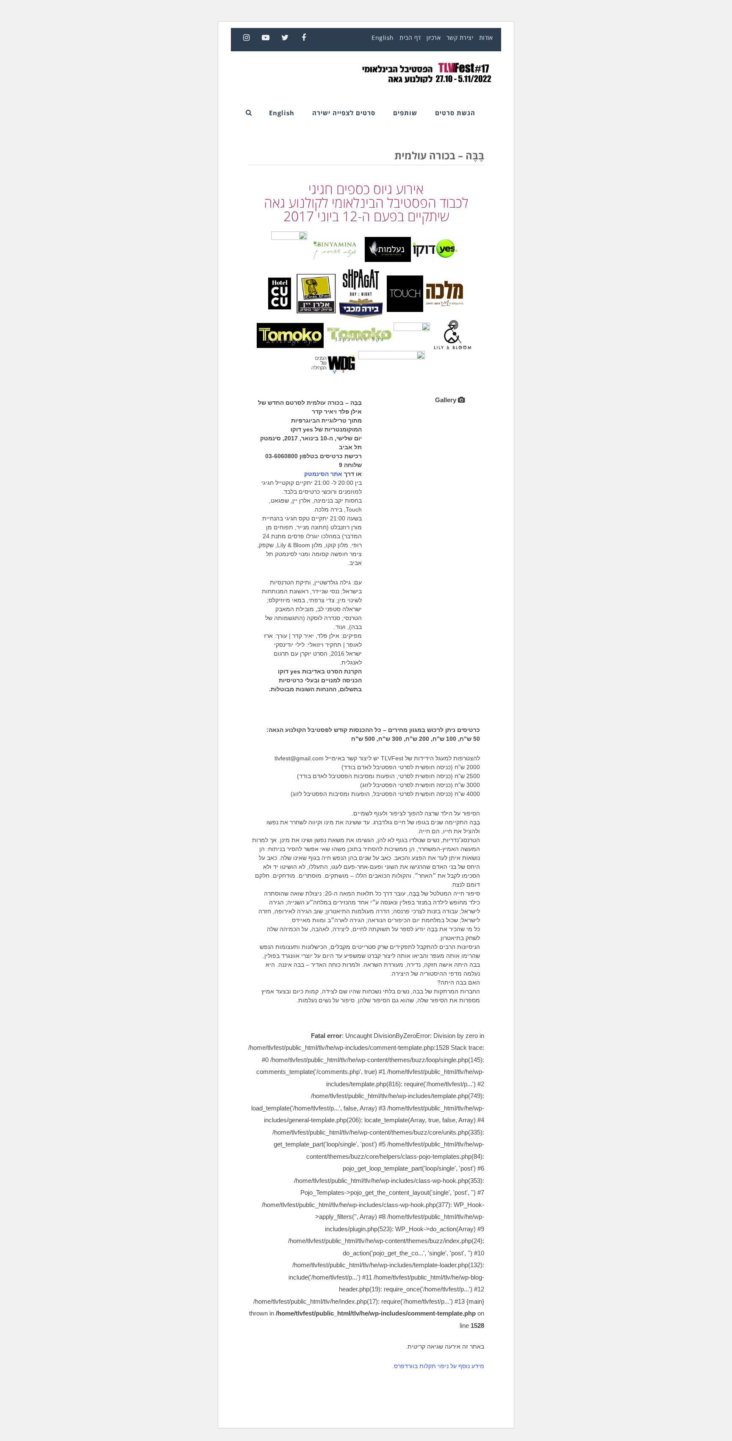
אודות (486, 37)
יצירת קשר (460, 37)
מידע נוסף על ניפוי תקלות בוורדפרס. (438, 1366)
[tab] (450, 400)
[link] (333, 362)
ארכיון (434, 37)
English (383, 37)
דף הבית (410, 37)
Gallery (446, 399)
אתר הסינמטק (323, 473)
